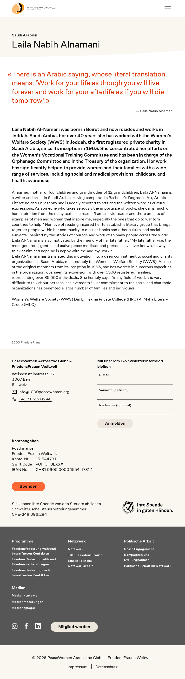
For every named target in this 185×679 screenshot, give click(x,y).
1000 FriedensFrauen (27, 342)
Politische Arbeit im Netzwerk (148, 566)
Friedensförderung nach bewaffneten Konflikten (31, 572)
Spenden (28, 486)
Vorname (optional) (114, 390)
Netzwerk (75, 549)
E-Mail (104, 375)
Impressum (77, 666)
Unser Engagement (139, 549)
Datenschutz (106, 666)
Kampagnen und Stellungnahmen (137, 557)
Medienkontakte (25, 595)
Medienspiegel (23, 608)
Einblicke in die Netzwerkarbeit (80, 563)
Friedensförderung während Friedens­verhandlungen (34, 561)
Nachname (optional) (115, 405)
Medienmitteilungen (27, 602)
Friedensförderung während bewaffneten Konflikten (34, 551)
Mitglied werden (74, 626)
